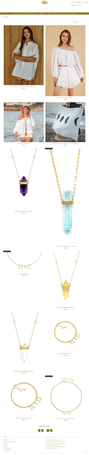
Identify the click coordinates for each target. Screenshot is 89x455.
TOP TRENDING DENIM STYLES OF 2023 (55, 446)
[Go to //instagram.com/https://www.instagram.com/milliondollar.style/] (75, 5)
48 (47, 430)
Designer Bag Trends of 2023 (51, 448)
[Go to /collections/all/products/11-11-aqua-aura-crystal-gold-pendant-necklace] (65, 196)
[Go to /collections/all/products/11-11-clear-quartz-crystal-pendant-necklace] (24, 341)
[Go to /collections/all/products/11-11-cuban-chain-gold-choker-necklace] (65, 396)
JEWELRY (42, 13)
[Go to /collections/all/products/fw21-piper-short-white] (65, 60)
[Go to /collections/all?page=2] (51, 430)
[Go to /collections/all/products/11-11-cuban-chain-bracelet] (65, 332)
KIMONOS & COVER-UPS (30, 13)
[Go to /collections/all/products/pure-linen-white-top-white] (24, 122)
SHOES (55, 13)
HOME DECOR (71, 13)
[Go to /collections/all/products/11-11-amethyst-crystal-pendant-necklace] (24, 179)
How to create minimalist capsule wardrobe (54, 443)
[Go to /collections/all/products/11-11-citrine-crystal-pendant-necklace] (65, 278)
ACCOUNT (72, 2)
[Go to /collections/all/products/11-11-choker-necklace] (24, 262)
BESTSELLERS (62, 13)
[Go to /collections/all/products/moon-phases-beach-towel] (65, 122)
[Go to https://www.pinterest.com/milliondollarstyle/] (73, 5)
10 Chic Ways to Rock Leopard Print (53, 440)
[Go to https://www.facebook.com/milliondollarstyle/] (71, 5)
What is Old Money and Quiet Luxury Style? (55, 441)
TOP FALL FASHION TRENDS (53, 445)
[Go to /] (44, 6)
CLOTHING (17, 13)
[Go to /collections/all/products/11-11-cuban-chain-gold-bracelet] (24, 396)
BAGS (49, 13)
